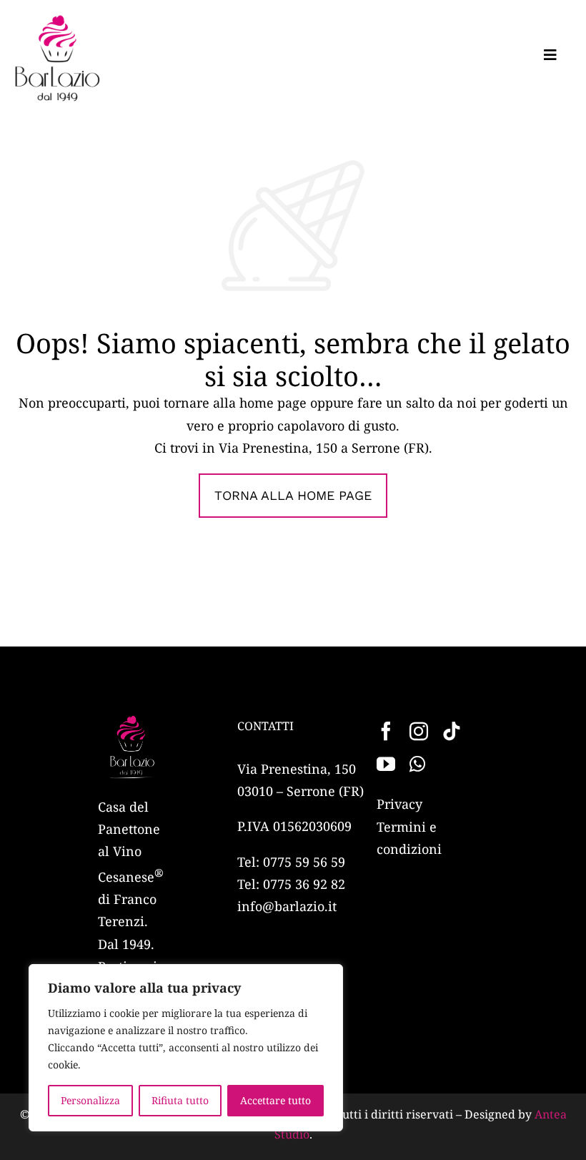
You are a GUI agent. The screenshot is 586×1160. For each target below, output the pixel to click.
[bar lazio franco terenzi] (57, 20)
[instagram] (418, 731)
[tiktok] (451, 731)
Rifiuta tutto (180, 1100)
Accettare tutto (275, 1100)
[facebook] (386, 731)
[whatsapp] (417, 764)
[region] (186, 1047)
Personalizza (90, 1100)
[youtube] (386, 764)
